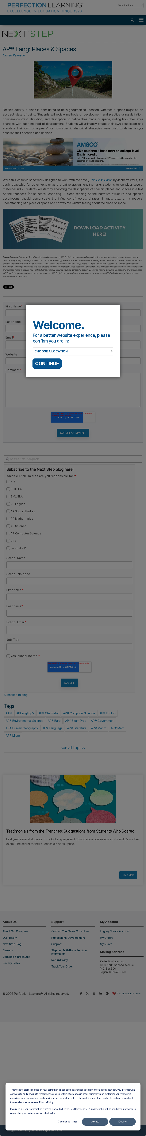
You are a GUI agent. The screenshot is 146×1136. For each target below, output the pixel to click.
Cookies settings (67, 1121)
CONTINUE (47, 363)
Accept (95, 1121)
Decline (122, 1121)
